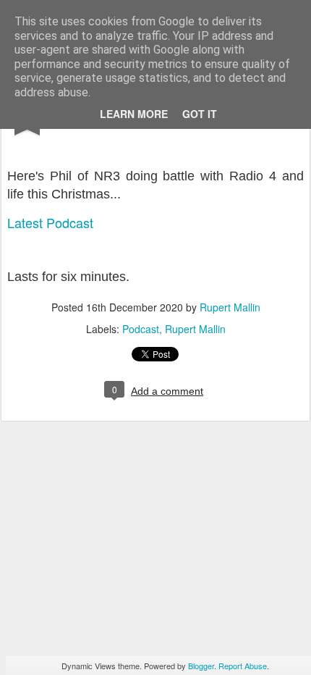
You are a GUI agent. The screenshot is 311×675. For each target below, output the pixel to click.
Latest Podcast (50, 222)
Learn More (134, 113)
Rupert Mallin (230, 307)
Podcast (140, 329)
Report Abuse (242, 665)
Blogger (201, 665)
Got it (199, 113)
